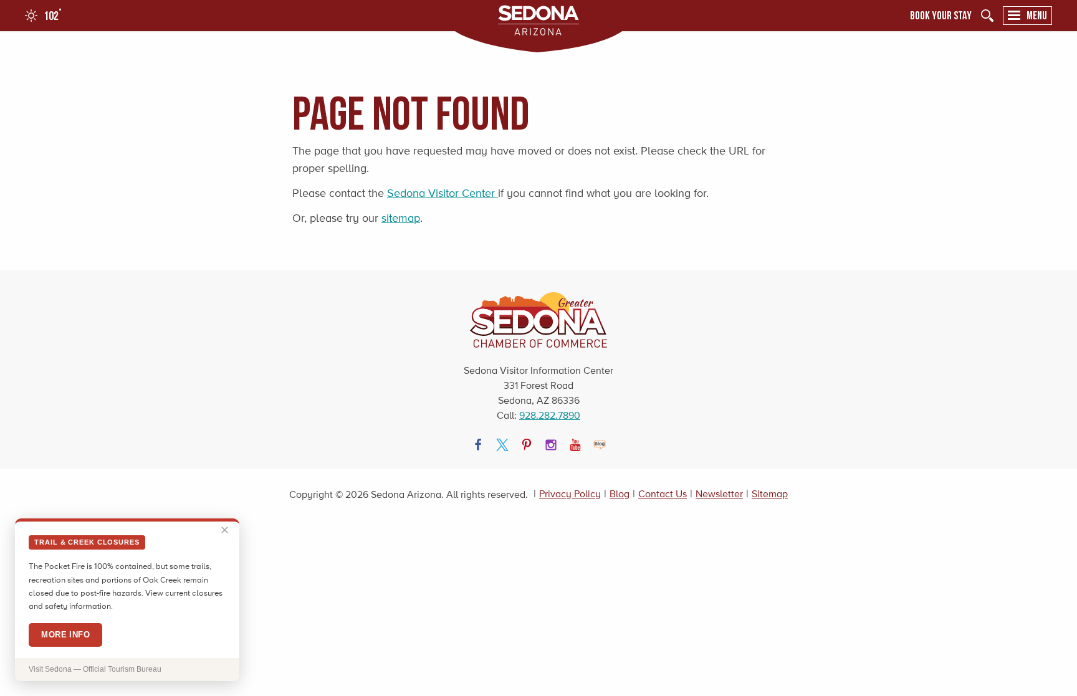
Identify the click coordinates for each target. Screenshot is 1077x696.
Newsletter (719, 494)
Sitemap (770, 494)
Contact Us (662, 494)
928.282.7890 (549, 415)
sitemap (400, 218)
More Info (65, 634)
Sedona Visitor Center (442, 193)
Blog (619, 494)
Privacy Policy (570, 494)
